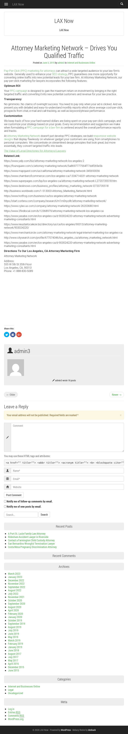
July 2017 (13, 657)
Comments (16, 715)
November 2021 (16, 597)
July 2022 (13, 593)
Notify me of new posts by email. (24, 506)
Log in (11, 709)
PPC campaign (18, 90)
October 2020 (15, 600)
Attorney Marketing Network (23, 135)
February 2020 (15, 613)
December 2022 (16, 580)
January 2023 (15, 577)
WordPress (66, 729)
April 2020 (13, 610)
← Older (10, 394)
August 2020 (14, 607)
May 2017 (13, 660)
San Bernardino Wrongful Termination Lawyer (31, 543)
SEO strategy (59, 74)
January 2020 (15, 617)
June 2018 (13, 650)
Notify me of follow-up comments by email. (29, 501)
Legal (11, 689)
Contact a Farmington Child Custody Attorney (31, 540)
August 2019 (14, 627)
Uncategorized (15, 693)
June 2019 (13, 633)
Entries (14, 712)
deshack (92, 729)
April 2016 (13, 663)
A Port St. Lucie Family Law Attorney (27, 533)
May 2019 (13, 637)
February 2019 (15, 643)
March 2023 (14, 573)
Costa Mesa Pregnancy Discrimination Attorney (32, 547)
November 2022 (16, 583)
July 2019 (13, 630)
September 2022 (16, 587)
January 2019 (15, 647)
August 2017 (14, 653)
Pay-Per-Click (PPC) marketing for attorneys (29, 70)
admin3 (61, 62)
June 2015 (13, 670)
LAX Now (18, 4)
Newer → (117, 394)
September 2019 (16, 623)
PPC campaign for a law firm (43, 127)
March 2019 (14, 640)
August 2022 (14, 590)
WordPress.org (16, 719)
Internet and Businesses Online (81, 62)
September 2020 (16, 603)
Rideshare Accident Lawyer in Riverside (28, 537)
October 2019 (15, 620)
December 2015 (16, 667)
